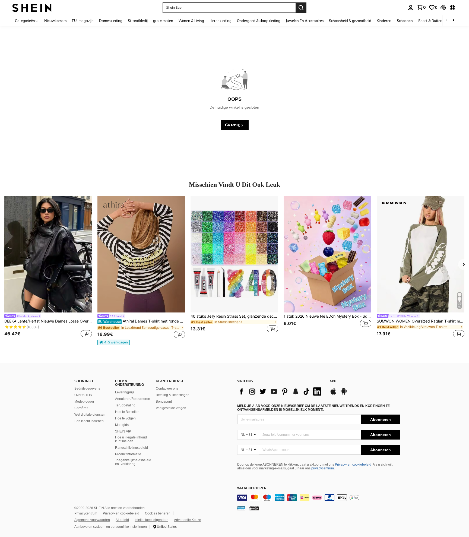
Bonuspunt (164, 401)
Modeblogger (84, 401)
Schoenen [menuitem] (405, 20)
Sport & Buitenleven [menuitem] (434, 20)
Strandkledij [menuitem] (138, 20)
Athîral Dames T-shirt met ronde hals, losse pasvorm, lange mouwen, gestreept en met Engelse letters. (141, 321)
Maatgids (122, 425)
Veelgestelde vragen (171, 408)
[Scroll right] (453, 20)
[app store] (333, 394)
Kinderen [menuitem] (384, 20)
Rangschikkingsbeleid (131, 448)
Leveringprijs (124, 392)
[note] (113, 342)
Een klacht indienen (89, 421)
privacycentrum (322, 468)
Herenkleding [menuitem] (221, 20)
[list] (280, 391)
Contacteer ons (167, 388)
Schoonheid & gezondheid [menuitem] (350, 20)
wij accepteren (252, 488)
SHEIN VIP (123, 431)
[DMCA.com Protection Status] (254, 508)
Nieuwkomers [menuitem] (55, 20)
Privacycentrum (85, 513)
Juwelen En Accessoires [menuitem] (305, 20)
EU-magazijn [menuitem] (83, 20)
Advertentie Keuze (187, 520)
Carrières (81, 408)
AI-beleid (122, 520)
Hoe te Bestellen (127, 412)
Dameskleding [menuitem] (110, 20)
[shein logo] (32, 7)
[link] (421, 7)
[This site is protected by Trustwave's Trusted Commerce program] (241, 508)
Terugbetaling (125, 405)
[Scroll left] (447, 20)
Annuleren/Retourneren (132, 399)
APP (332, 381)
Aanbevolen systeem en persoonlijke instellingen (110, 527)
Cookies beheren (157, 513)
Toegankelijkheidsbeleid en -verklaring (133, 462)
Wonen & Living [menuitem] (191, 20)
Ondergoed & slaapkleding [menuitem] (258, 20)
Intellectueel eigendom (151, 520)
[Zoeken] (301, 7)
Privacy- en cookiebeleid (353, 464)
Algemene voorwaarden (92, 520)
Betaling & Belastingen (172, 395)
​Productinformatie (128, 454)
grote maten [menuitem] (163, 20)
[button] (443, 7)
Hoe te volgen (125, 418)
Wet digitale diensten (89, 414)
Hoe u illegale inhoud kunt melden (131, 439)
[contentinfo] (318, 497)
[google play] (343, 394)
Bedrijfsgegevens (87, 388)
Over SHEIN (83, 395)
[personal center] (410, 7)
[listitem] (48, 267)
